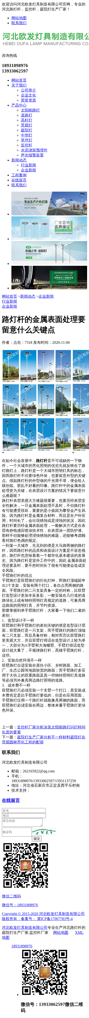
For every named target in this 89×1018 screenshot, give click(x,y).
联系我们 (19, 23)
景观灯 (26, 125)
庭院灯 (26, 130)
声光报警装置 (32, 155)
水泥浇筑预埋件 (34, 150)
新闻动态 (19, 160)
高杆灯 (26, 120)
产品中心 (19, 105)
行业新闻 (28, 165)
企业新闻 (28, 170)
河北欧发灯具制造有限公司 (24, 928)
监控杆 (26, 145)
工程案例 (19, 175)
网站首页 (19, 80)
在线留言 (19, 180)
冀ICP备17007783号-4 (55, 919)
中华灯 (26, 135)
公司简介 (28, 90)
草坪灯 (26, 140)
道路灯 (26, 115)
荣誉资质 (28, 100)
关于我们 (19, 85)
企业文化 (28, 95)
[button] (44, 832)
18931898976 (21, 946)
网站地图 (19, 18)
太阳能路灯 (30, 110)
